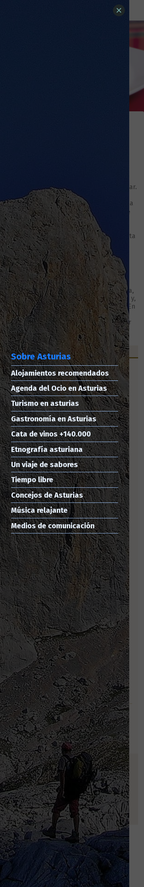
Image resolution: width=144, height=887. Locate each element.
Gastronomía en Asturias (53, 418)
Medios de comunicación (53, 525)
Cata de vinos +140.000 (51, 433)
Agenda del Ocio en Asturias (59, 388)
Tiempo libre (32, 479)
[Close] (119, 10)
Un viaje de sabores (44, 464)
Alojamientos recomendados (60, 373)
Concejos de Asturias (47, 495)
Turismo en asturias (45, 403)
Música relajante (39, 510)
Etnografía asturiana (47, 449)
